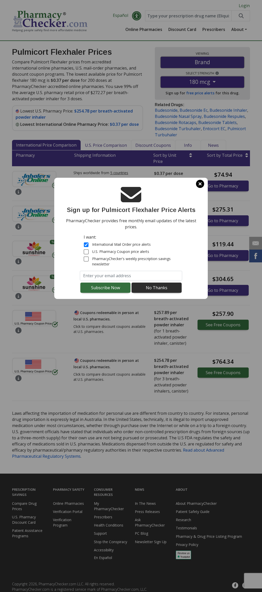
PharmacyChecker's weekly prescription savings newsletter (131, 261)
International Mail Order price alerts (121, 244)
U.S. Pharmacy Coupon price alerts (120, 251)
